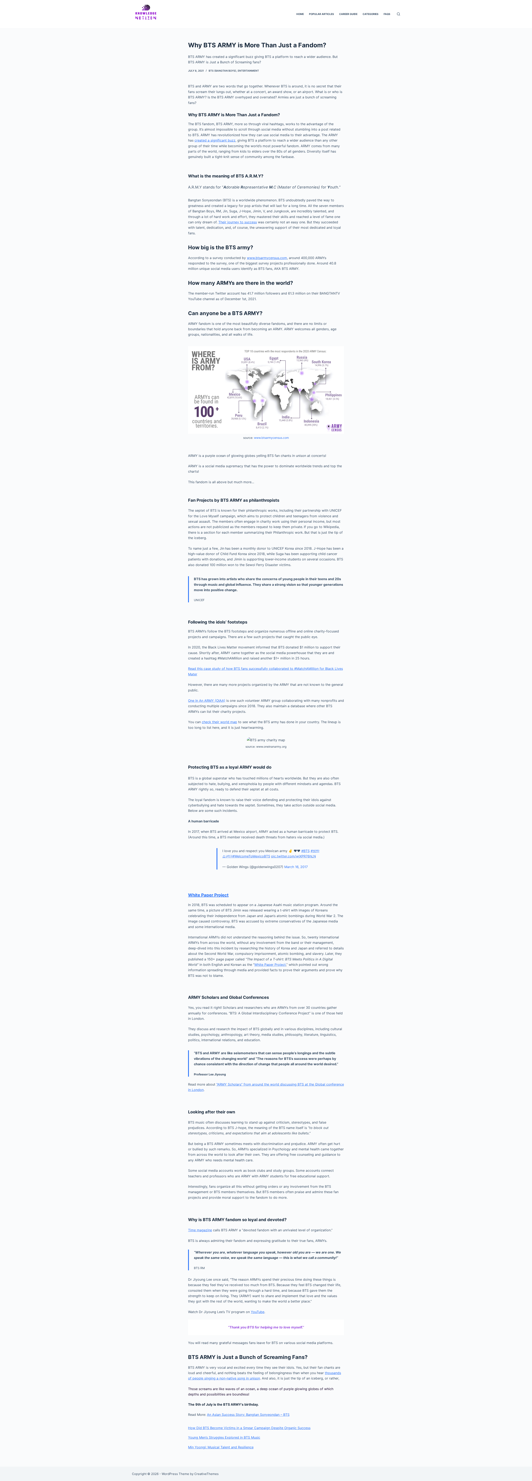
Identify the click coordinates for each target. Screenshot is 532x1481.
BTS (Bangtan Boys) (222, 70)
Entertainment (248, 70)
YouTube (257, 1312)
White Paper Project (208, 895)
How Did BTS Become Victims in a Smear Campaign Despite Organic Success (249, 1428)
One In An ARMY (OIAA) (206, 700)
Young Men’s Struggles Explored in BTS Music (224, 1437)
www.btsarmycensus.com (267, 258)
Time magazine (200, 1230)
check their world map (219, 722)
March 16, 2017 (296, 867)
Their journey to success (237, 222)
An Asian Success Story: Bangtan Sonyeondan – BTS (248, 1415)
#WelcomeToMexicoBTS (251, 856)
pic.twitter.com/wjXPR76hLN (293, 856)
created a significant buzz (215, 140)
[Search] (398, 14)
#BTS (305, 851)
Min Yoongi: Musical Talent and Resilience (221, 1447)
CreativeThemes (206, 1474)
